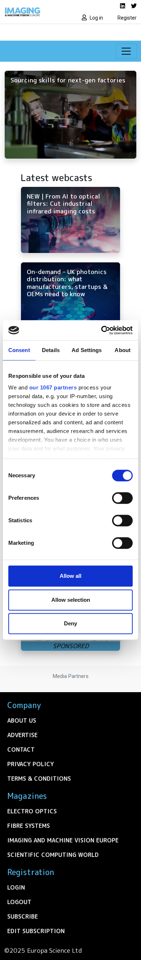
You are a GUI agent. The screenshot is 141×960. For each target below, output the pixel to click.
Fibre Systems (28, 826)
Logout (19, 902)
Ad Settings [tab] (87, 350)
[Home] (35, 11)
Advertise (22, 735)
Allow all (70, 576)
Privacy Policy (30, 764)
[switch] (122, 498)
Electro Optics (32, 811)
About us (21, 720)
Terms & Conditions (39, 779)
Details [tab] (51, 350)
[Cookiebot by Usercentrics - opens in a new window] (101, 330)
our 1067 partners (53, 387)
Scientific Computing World (53, 855)
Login (16, 887)
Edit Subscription (36, 931)
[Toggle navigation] (126, 51)
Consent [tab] (19, 350)
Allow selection (70, 600)
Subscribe (22, 916)
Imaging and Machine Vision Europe (63, 840)
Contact (21, 749)
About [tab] (123, 350)
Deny (70, 623)
